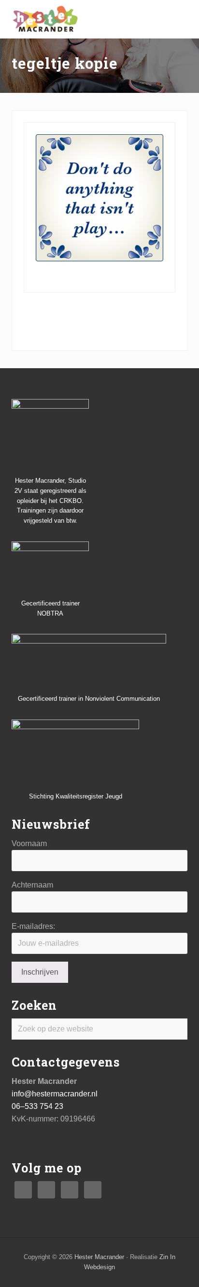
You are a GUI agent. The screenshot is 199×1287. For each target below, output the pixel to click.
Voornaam (29, 843)
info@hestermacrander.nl (55, 1094)
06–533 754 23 (37, 1106)
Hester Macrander (99, 1257)
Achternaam (32, 885)
